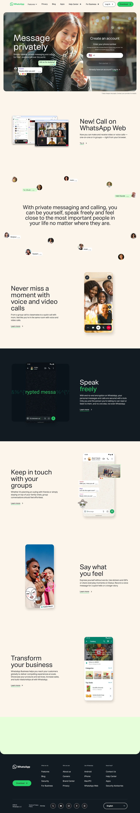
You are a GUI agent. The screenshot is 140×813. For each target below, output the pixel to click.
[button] (32, 4)
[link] (17, 5)
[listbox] (115, 806)
